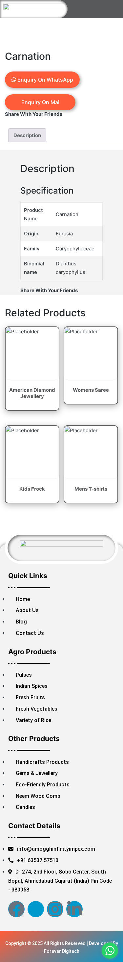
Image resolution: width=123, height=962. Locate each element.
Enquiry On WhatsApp (44, 79)
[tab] (27, 135)
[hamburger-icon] (105, 11)
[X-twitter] (36, 909)
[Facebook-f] (16, 909)
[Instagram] (55, 909)
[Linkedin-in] (74, 909)
